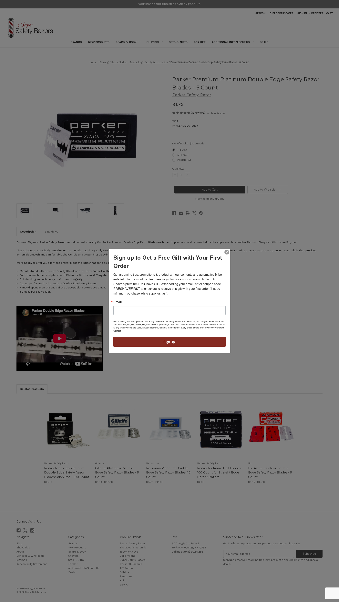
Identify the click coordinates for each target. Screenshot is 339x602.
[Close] (226, 252)
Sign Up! (169, 341)
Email (117, 302)
